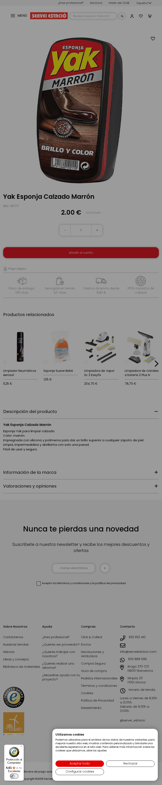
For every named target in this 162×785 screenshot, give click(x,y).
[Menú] (21, 747)
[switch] (14, 776)
